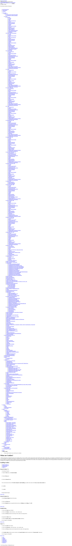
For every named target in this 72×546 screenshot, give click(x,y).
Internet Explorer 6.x (5, 465)
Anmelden (4, 11)
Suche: (1, 3)
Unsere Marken (4, 10)
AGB (3, 537)
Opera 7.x (3, 467)
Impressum (4, 542)
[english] (5, 0)
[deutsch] (2, 0)
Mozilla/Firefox (4, 466)
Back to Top (2, 494)
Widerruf (3, 538)
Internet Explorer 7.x (5, 464)
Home (3, 450)
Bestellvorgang (4, 541)
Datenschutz (4, 540)
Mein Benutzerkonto (5, 9)
